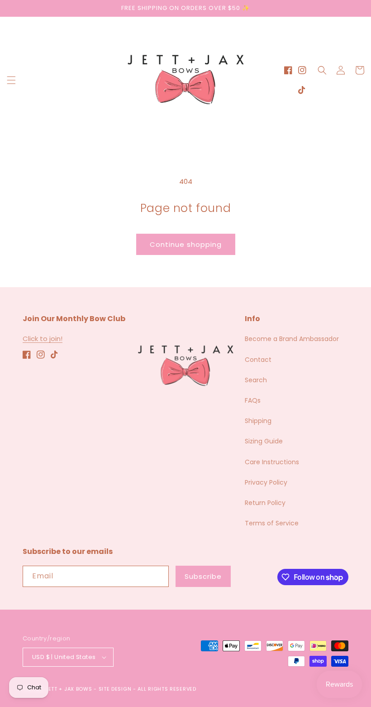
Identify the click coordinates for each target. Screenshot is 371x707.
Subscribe (203, 576)
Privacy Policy (266, 482)
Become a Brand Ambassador (292, 338)
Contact (258, 359)
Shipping (258, 420)
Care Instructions (272, 462)
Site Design (115, 689)
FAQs (253, 400)
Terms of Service (272, 523)
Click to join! (42, 338)
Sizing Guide (264, 441)
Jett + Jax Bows (68, 689)
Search (256, 380)
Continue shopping (186, 244)
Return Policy (265, 502)
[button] (11, 80)
